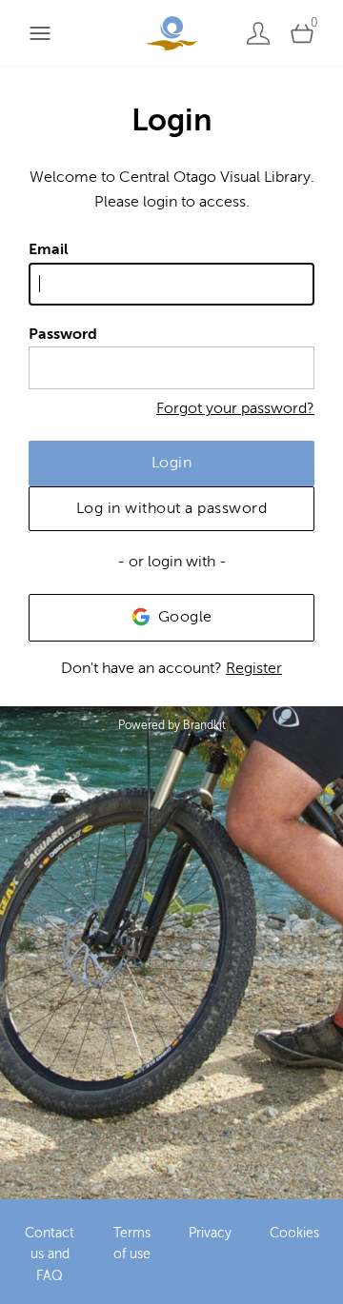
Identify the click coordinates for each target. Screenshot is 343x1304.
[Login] (258, 33)
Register (254, 668)
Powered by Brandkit (172, 725)
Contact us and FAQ (49, 1254)
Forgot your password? (235, 408)
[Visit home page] (171, 33)
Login (171, 462)
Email (49, 249)
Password (63, 334)
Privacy (210, 1233)
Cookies (294, 1233)
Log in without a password (172, 508)
